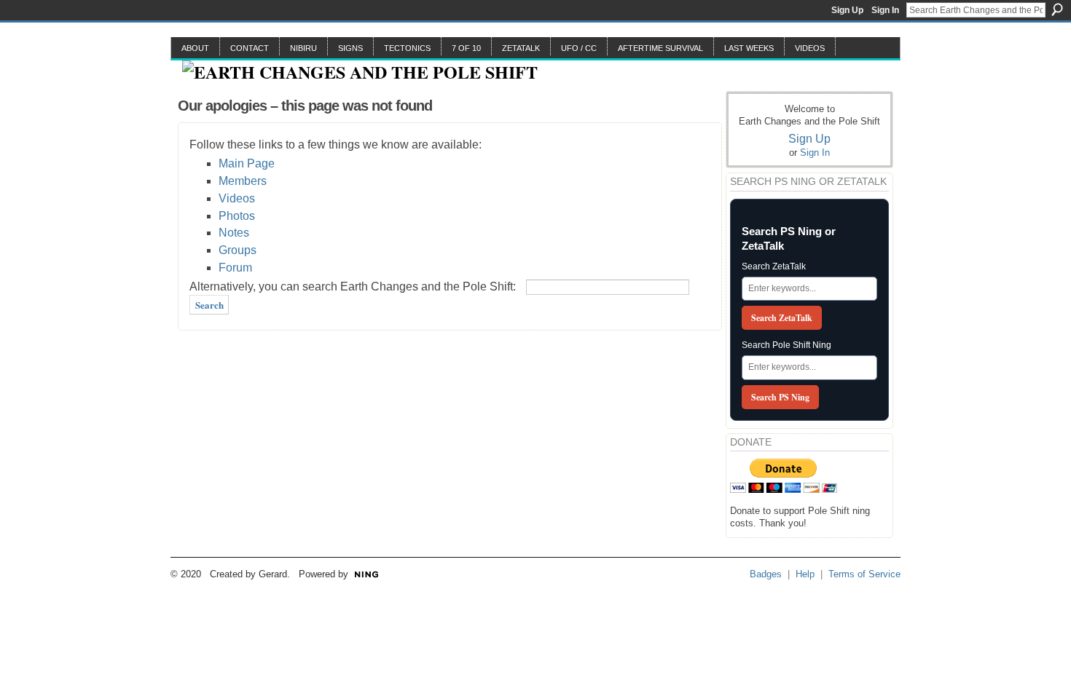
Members (243, 181)
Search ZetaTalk (774, 266)
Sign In (885, 10)
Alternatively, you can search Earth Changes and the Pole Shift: (352, 286)
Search (1057, 9)
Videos (237, 198)
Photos (237, 216)
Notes (234, 232)
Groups (237, 250)
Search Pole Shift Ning (786, 345)
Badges (766, 574)
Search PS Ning (780, 397)
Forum (235, 267)
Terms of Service (864, 574)
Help (805, 574)
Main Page (247, 163)
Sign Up (847, 10)
